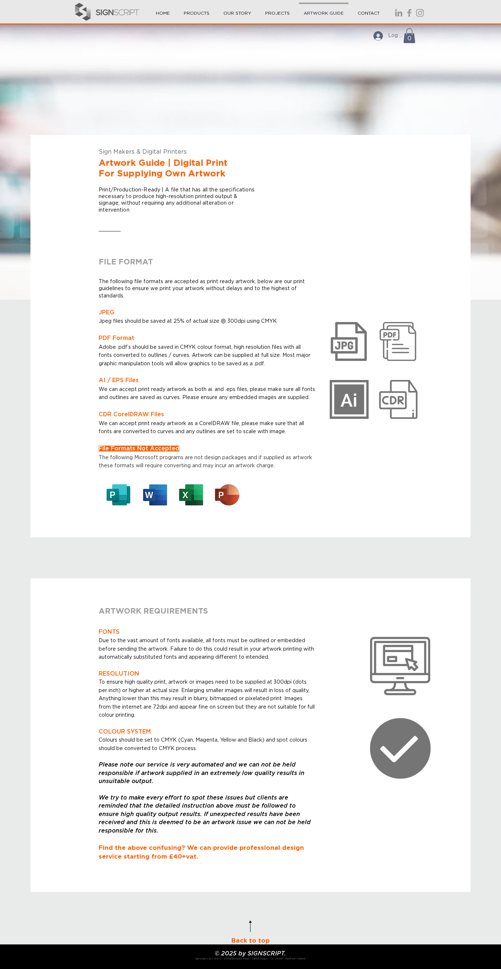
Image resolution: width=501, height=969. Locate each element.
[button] (196, 10)
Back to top (250, 940)
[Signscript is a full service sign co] (409, 13)
